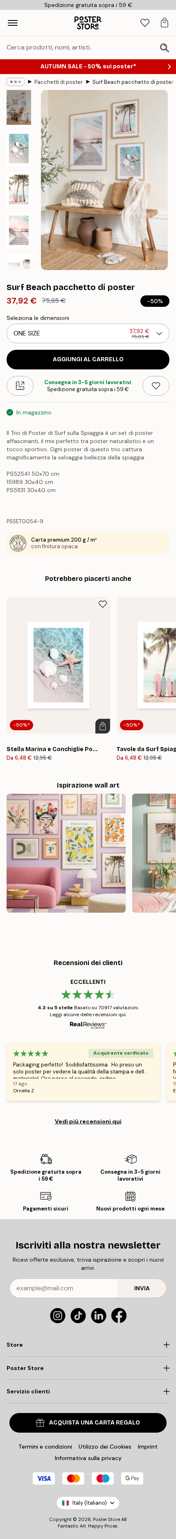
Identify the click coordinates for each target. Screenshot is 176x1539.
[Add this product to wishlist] (155, 386)
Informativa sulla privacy (88, 1458)
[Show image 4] (19, 230)
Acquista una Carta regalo (94, 1422)
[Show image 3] (19, 189)
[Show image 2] (19, 148)
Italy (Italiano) (89, 1502)
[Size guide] (20, 386)
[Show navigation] (12, 23)
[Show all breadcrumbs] (16, 82)
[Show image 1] (19, 107)
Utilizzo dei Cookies (105, 1446)
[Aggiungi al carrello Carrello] (102, 726)
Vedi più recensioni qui (88, 1121)
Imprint (148, 1446)
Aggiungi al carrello (88, 359)
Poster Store (106, 1519)
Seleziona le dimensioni (38, 318)
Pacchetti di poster (58, 82)
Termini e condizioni (45, 1446)
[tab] (145, 23)
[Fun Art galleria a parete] (66, 853)
